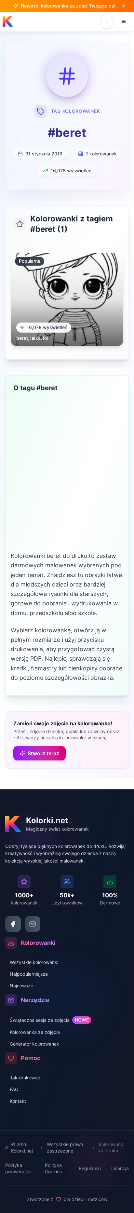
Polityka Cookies (53, 1168)
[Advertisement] (67, 481)
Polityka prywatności (18, 1168)
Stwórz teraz (43, 753)
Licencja (120, 1168)
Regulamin (90, 1168)
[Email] (32, 924)
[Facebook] (13, 924)
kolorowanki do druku (111, 1147)
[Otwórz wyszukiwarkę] (106, 21)
